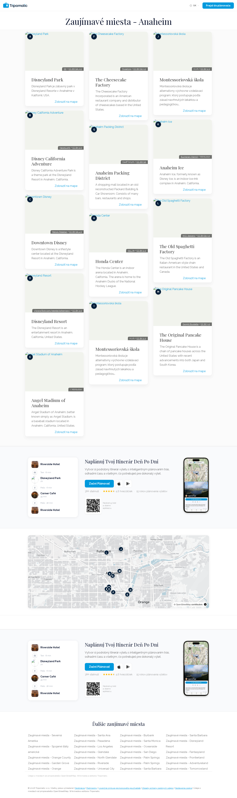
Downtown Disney (49, 242)
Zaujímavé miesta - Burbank (137, 735)
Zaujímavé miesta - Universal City (94, 768)
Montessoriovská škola (117, 349)
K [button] (110, 573)
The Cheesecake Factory (110, 82)
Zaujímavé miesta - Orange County (49, 757)
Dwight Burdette (190, 324)
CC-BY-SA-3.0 (75, 69)
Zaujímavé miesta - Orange (44, 768)
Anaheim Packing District (112, 175)
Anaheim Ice (172, 167)
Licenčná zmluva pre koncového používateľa (120, 788)
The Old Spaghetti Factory (177, 249)
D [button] (109, 589)
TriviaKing (126, 69)
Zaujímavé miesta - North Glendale (95, 757)
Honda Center (109, 261)
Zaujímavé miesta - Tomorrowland (187, 768)
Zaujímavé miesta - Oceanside (138, 746)
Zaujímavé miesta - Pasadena (92, 740)
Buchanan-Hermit (189, 157)
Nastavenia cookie (183, 788)
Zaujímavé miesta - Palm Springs (140, 757)
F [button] (113, 592)
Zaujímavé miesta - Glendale (91, 752)
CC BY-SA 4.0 (75, 232)
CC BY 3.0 (205, 324)
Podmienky (91, 788)
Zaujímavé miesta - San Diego (138, 752)
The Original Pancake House (180, 337)
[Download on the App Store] (119, 483)
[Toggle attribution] (205, 604)
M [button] (120, 570)
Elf (65, 69)
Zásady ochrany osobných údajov (157, 788)
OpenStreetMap (183, 604)
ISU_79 (131, 250)
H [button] (130, 589)
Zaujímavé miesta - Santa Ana (92, 735)
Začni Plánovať (99, 483)
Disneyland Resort (49, 321)
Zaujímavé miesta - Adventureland (187, 763)
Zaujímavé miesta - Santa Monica (140, 740)
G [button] (112, 575)
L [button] (106, 552)
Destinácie (80, 788)
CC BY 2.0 (77, 148)
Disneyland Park (47, 79)
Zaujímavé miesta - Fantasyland (185, 752)
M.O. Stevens (189, 236)
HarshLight (65, 148)
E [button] (127, 594)
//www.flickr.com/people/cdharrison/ (52, 310)
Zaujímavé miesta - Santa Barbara (140, 768)
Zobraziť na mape (66, 101)
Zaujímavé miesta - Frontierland (185, 757)
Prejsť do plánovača (218, 5)
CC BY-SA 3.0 (139, 69)
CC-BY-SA (141, 162)
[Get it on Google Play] (128, 483)
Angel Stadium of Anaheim (48, 403)
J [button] (121, 549)
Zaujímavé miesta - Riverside (91, 763)
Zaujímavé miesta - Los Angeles (93, 746)
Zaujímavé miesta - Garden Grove (48, 763)
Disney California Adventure (48, 161)
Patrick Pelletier (59, 232)
